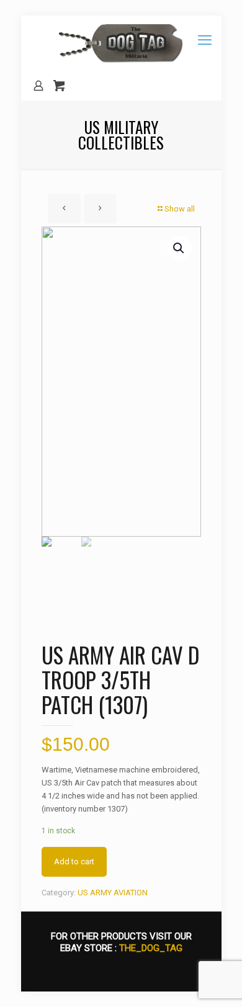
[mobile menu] (204, 40)
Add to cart (74, 861)
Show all (179, 208)
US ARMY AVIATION (113, 892)
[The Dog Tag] (121, 43)
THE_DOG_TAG (150, 948)
